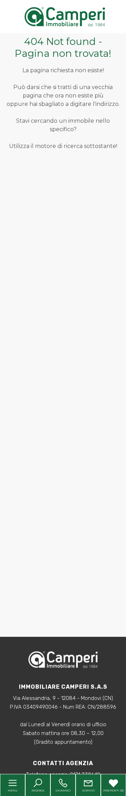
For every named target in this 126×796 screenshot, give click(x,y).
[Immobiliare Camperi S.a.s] (64, 16)
